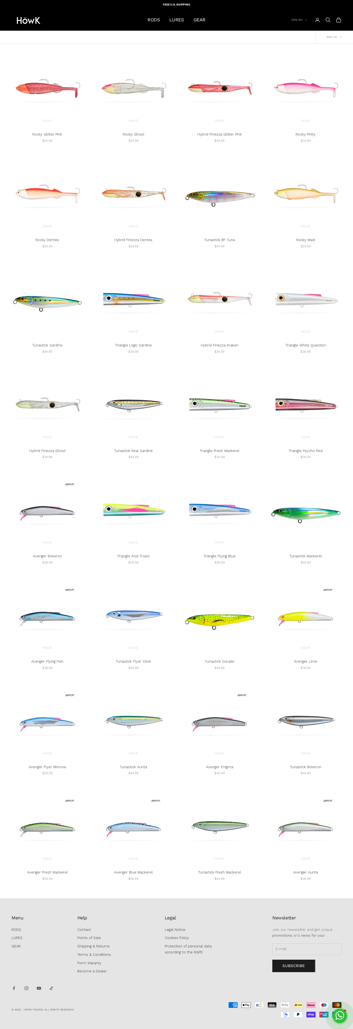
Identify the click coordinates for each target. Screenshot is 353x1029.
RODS (153, 20)
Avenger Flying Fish (47, 661)
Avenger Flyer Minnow (47, 767)
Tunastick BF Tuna (219, 240)
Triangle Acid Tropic (133, 556)
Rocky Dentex (47, 240)
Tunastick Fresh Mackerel (219, 872)
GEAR (200, 20)
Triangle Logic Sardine (133, 345)
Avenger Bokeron (47, 556)
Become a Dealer (92, 971)
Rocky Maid (305, 240)
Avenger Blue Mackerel (133, 872)
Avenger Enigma (219, 767)
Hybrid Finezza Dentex (133, 240)
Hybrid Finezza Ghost (47, 451)
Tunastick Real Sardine (133, 451)
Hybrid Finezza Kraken (219, 345)
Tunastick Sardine (47, 345)
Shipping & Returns (93, 946)
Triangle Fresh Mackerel (219, 451)
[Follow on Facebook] (14, 988)
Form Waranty (89, 963)
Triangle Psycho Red (306, 451)
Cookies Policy (177, 938)
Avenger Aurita (305, 872)
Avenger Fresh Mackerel (47, 872)
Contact (84, 930)
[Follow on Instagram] (26, 988)
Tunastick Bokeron (305, 767)
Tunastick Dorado (219, 661)
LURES (176, 20)
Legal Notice (175, 930)
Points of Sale (89, 938)
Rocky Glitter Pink (47, 134)
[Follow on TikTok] (51, 988)
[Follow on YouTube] (39, 988)
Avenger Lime (305, 661)
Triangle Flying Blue (219, 556)
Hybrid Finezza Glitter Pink (219, 134)
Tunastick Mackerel (305, 556)
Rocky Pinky (306, 134)
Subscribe (293, 966)
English (297, 19)
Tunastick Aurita (133, 767)
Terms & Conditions (94, 954)
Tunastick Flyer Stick (133, 661)
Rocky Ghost (133, 134)
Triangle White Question (305, 345)
